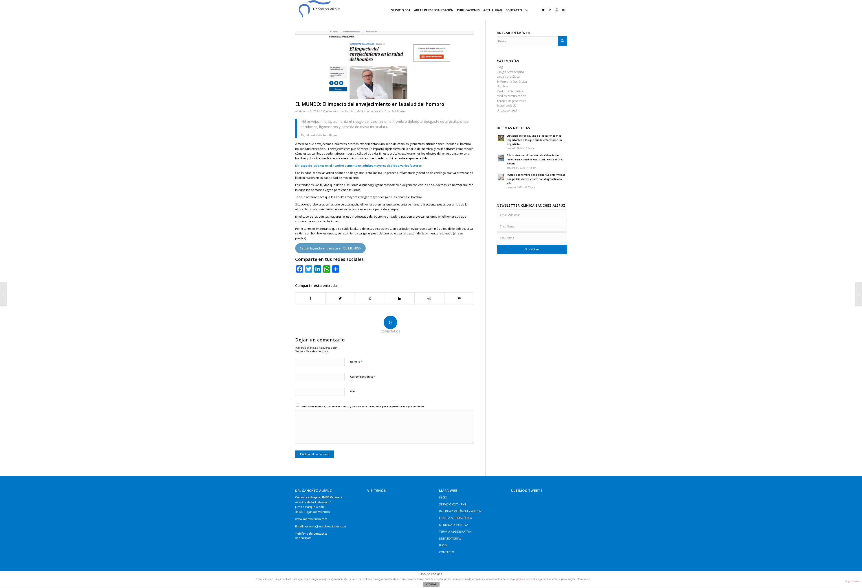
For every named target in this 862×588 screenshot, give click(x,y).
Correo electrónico (363, 376)
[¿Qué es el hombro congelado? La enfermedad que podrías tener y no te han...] (3, 294)
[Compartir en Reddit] (429, 298)
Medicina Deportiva (510, 91)
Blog (500, 67)
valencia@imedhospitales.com (325, 526)
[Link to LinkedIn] (550, 10)
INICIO (443, 497)
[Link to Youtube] (556, 10)
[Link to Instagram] (563, 10)
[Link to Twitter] (543, 10)
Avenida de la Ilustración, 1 (313, 502)
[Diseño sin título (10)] (384, 65)
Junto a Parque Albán (309, 507)
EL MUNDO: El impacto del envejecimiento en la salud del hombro (369, 104)
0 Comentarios (329, 111)
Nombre (356, 361)
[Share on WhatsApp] (370, 298)
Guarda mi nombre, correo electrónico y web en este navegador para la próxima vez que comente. (362, 406)
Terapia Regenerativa (511, 101)
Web (353, 391)
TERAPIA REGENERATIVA (455, 531)
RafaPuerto (398, 111)
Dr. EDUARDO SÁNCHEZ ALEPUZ (460, 511)
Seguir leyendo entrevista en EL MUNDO (330, 248)
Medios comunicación (370, 111)
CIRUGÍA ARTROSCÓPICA (455, 518)
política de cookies (527, 579)
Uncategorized (507, 110)
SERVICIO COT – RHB (452, 504)
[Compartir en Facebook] (310, 298)
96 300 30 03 (303, 538)
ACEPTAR (431, 584)
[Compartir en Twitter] (340, 298)
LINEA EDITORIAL (450, 538)
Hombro (350, 111)
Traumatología (507, 105)
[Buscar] (526, 10)
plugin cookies (852, 581)
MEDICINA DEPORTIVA (453, 525)
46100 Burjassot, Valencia (312, 512)
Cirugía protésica (508, 76)
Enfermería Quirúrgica (512, 81)
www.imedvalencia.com (311, 519)
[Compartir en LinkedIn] (400, 298)
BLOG (443, 545)
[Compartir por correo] (459, 298)
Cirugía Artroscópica (510, 72)
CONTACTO (446, 552)
